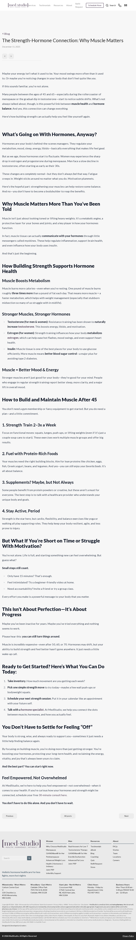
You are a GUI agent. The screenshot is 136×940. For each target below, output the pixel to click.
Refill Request (79, 5)
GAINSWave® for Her (55, 853)
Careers (116, 860)
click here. (85, 918)
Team (115, 853)
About (69, 5)
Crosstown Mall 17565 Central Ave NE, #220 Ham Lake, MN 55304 (70, 889)
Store (93, 867)
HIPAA (66, 904)
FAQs (115, 846)
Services (32, 5)
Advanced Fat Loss (76, 860)
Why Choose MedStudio (56, 846)
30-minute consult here (53, 795)
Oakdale (125, 913)
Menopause (51, 850)
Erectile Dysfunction (76, 857)
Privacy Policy (58, 904)
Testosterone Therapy (77, 850)
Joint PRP (50, 870)
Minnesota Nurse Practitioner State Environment (36, 904)
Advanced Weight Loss (55, 860)
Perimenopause (52, 857)
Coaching (94, 857)
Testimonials (44, 5)
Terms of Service (74, 904)
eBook (93, 850)
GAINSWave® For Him (77, 853)
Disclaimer (85, 904)
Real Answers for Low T (78, 846)
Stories (116, 850)
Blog (7, 33)
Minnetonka (114, 913)
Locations (117, 857)
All (68, 816)
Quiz (92, 860)
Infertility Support (53, 873)
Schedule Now (94, 5)
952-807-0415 (93, 892)
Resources (58, 5)
